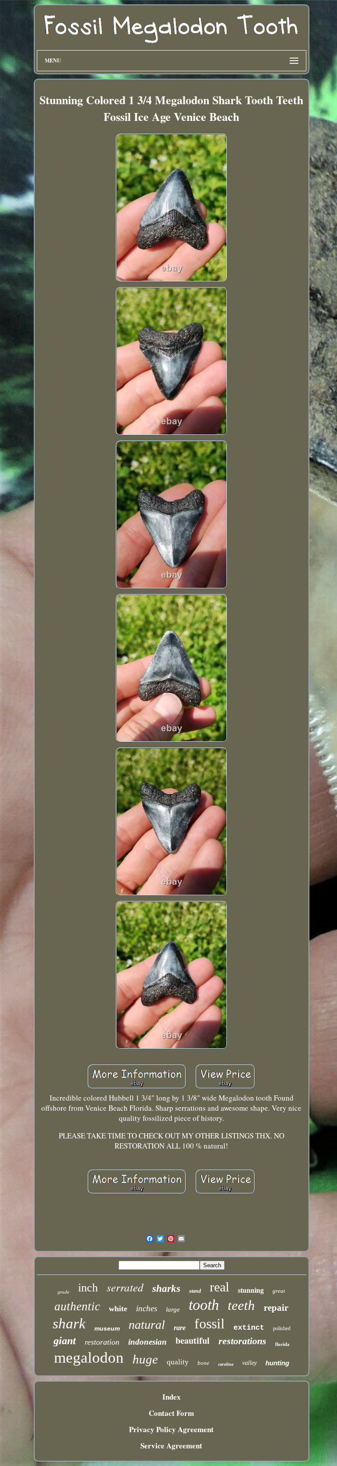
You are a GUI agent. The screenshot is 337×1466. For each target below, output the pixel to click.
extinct (248, 1328)
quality (178, 1362)
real (219, 1287)
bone (203, 1363)
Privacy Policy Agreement (171, 1429)
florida (282, 1344)
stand (195, 1291)
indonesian (147, 1341)
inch (88, 1287)
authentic (77, 1306)
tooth (204, 1305)
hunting (277, 1363)
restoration (102, 1342)
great (278, 1290)
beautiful (193, 1340)
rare (180, 1327)
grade (63, 1292)
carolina (225, 1364)
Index (171, 1396)
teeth (241, 1305)
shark (69, 1323)
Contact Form (171, 1413)
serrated (125, 1287)
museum (107, 1328)
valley (249, 1363)
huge (145, 1359)
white (118, 1308)
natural (147, 1324)
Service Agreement (171, 1445)
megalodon (89, 1357)
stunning (251, 1290)
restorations (242, 1340)
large (173, 1309)
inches (146, 1308)
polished (281, 1328)
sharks (166, 1288)
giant (65, 1340)
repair (276, 1307)
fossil (209, 1323)
